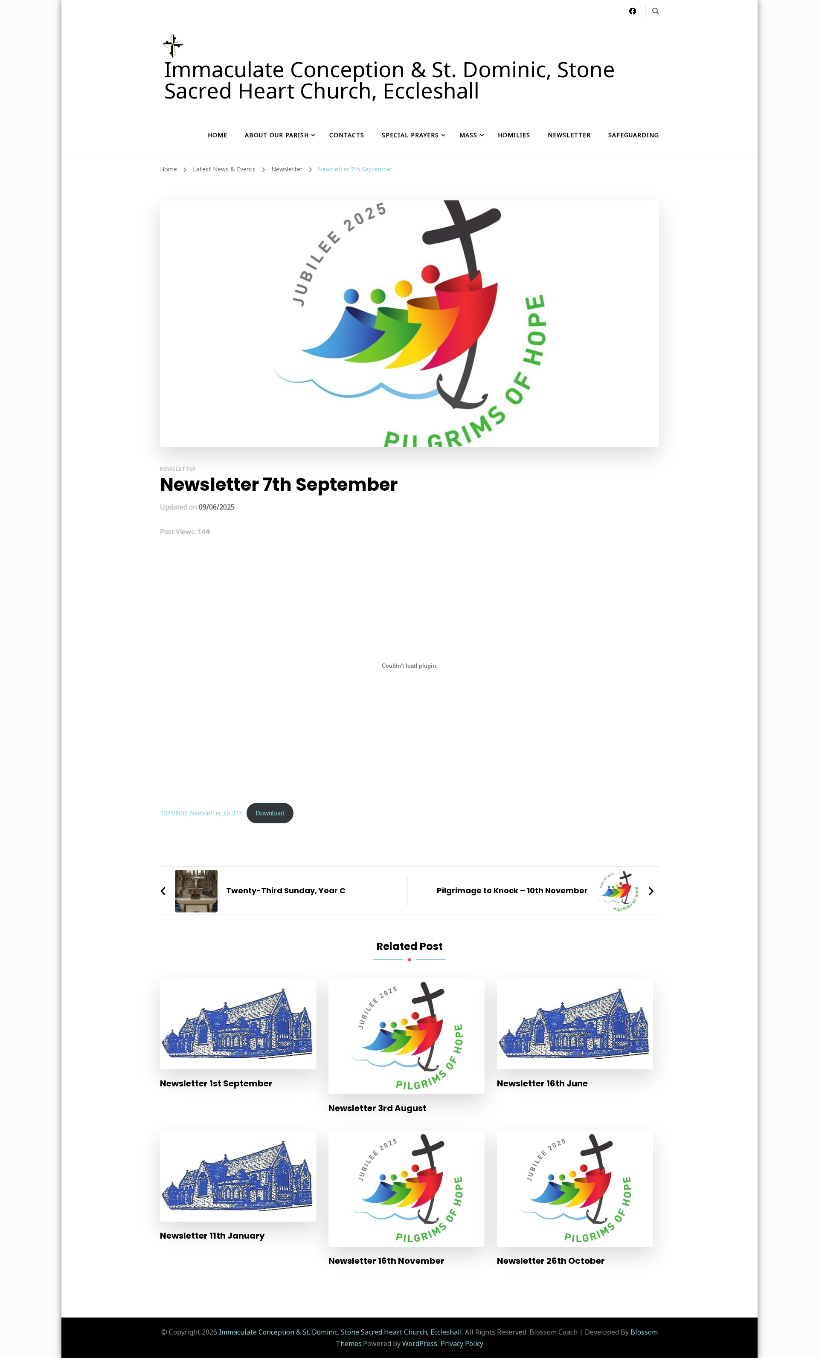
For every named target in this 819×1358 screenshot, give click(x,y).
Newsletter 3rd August (377, 1108)
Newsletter (569, 135)
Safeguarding (633, 135)
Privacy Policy (462, 1343)
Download (270, 813)
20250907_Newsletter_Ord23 (201, 813)
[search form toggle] (655, 11)
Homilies (514, 135)
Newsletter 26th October (551, 1260)
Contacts (346, 135)
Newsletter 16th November (386, 1260)
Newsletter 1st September (216, 1083)
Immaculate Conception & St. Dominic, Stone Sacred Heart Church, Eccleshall (389, 79)
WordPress (419, 1343)
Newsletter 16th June (542, 1083)
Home (217, 135)
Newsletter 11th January (212, 1235)
